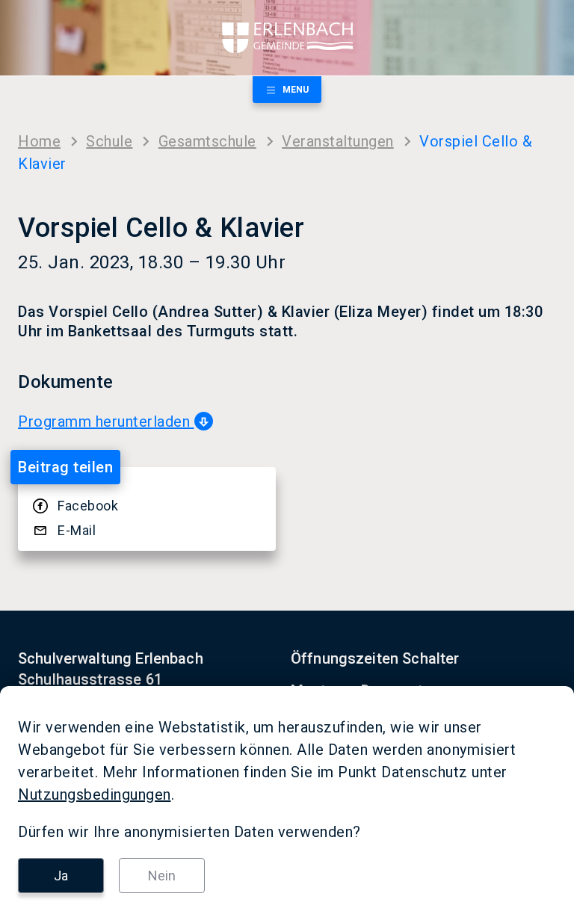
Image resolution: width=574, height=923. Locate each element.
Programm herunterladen (106, 421)
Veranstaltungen (338, 141)
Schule (109, 141)
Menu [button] (296, 89)
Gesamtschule (207, 141)
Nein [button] (162, 875)
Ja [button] (61, 875)
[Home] (287, 37)
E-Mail (77, 530)
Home (39, 141)
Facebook (88, 505)
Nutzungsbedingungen (94, 794)
